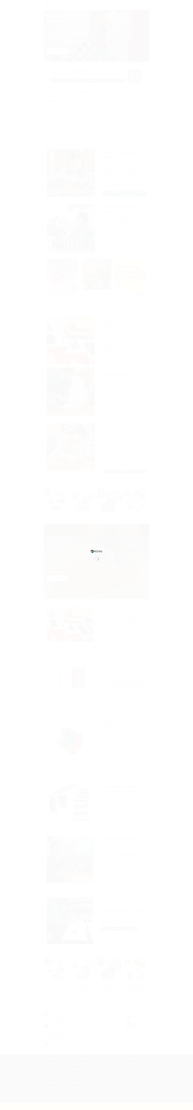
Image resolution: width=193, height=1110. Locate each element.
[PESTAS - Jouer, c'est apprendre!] (96, 551)
